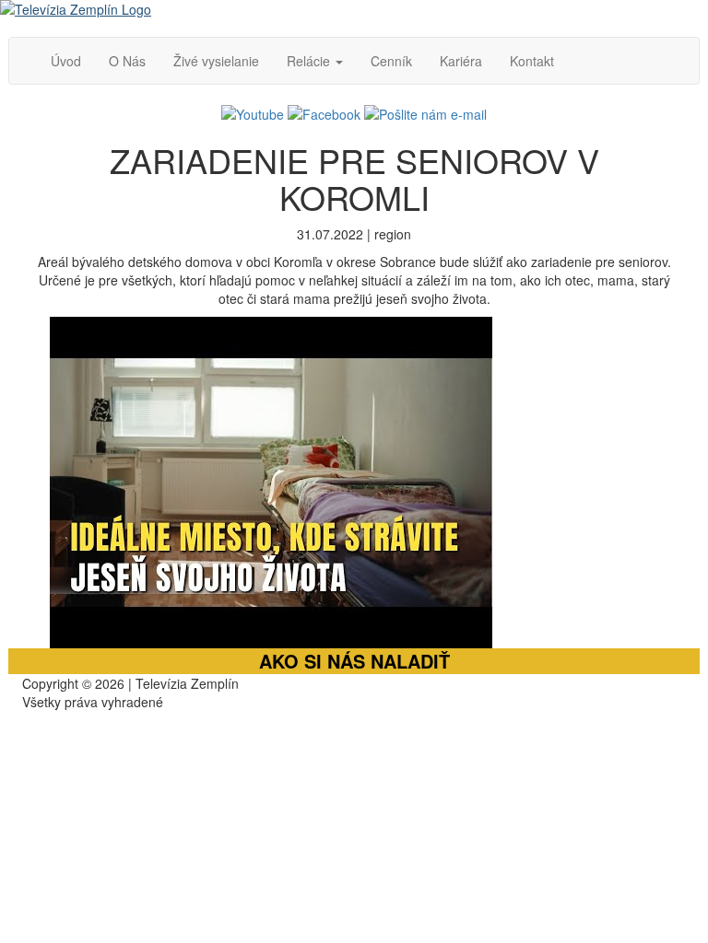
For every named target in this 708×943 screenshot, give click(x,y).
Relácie (310, 61)
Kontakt (532, 61)
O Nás (127, 61)
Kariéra (461, 61)
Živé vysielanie (216, 61)
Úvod (66, 61)
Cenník (391, 61)
